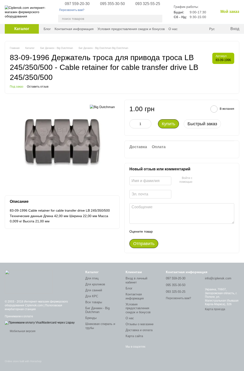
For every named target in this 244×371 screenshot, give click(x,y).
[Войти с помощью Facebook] (197, 180)
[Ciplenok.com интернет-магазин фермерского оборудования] (28, 281)
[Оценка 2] (168, 231)
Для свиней (93, 290)
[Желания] (202, 28)
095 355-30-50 (112, 4)
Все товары (93, 302)
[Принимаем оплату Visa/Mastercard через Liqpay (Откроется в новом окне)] (40, 322)
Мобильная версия (22, 331)
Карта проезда (215, 309)
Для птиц (91, 278)
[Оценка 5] (191, 231)
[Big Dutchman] (102, 106)
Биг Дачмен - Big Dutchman (97, 310)
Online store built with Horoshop (23, 361)
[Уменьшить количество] (133, 124)
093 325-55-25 (147, 4)
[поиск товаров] (158, 18)
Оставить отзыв (37, 86)
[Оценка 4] (183, 231)
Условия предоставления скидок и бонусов (131, 29)
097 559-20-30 (77, 4)
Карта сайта (134, 336)
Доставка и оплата (139, 330)
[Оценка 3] (176, 231)
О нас (173, 29)
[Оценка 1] (160, 231)
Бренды (91, 318)
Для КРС (91, 296)
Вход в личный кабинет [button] (136, 280)
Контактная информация (74, 29)
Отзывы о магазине (139, 324)
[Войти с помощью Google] (205, 180)
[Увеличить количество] (147, 124)
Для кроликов (95, 284)
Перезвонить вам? (71, 10)
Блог (47, 29)
